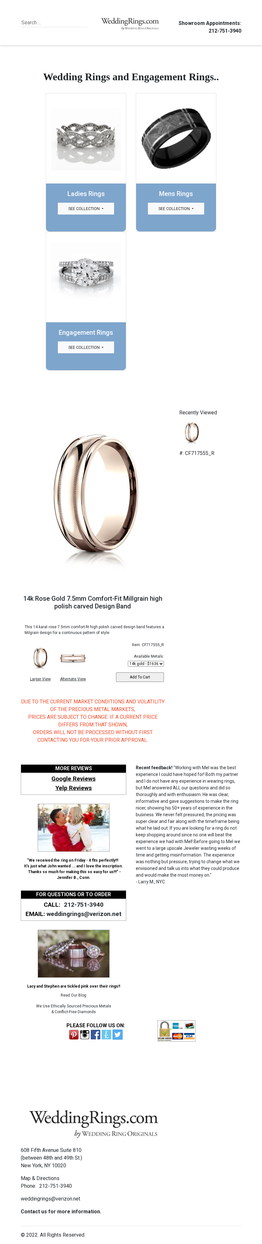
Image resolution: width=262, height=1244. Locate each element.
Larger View (40, 679)
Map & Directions (40, 1178)
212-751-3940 (225, 31)
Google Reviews (73, 778)
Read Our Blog (73, 995)
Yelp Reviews (73, 788)
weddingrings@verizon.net (84, 914)
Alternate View (73, 679)
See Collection (84, 208)
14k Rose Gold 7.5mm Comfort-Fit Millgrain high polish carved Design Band (92, 602)
